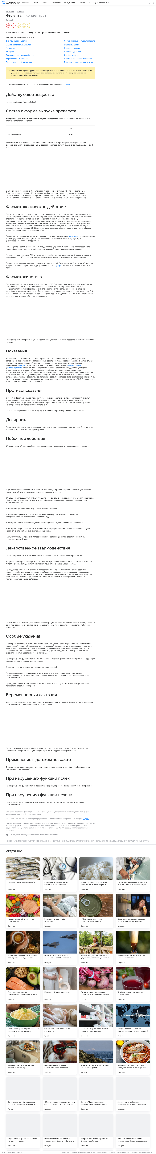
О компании (11, 1152)
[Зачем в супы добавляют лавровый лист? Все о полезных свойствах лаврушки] (133, 1094)
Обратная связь (102, 1152)
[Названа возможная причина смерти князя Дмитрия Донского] (60, 1131)
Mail (3, 1152)
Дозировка (10, 52)
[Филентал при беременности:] (8, 25)
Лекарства (10, 12)
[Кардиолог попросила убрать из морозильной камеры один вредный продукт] (133, 911)
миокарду (73, 236)
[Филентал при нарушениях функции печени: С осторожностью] (24, 25)
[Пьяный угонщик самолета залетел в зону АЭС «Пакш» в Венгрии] (60, 948)
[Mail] (3, 2)
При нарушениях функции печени (78, 62)
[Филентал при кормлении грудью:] (13, 25)
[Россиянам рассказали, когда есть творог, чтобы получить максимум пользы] (96, 874)
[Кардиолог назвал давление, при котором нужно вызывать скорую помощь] (133, 874)
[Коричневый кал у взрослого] (60, 984)
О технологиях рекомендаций (119, 1152)
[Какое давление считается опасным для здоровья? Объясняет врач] (60, 874)
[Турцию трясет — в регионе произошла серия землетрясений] (133, 1021)
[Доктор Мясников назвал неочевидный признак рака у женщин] (96, 1094)
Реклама (19, 1152)
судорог (58, 265)
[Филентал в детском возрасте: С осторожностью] (19, 25)
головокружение (14, 368)
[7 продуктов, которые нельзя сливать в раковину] (23, 1057)
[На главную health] (12, 2)
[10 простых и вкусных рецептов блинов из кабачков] (96, 1131)
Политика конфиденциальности (141, 1152)
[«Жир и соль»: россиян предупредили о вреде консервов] (96, 911)
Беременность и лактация (17, 59)
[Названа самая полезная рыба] (23, 874)
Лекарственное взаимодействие (20, 55)
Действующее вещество (16, 41)
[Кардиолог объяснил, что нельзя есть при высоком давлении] (23, 948)
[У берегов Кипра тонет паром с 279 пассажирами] (96, 1057)
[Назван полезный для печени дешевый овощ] (23, 911)
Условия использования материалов (82, 1152)
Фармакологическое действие (18, 44)
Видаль (86, 819)
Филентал (20, 12)
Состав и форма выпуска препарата (79, 41)
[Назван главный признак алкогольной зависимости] (60, 1057)
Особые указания (71, 55)
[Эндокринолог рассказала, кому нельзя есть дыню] (23, 1131)
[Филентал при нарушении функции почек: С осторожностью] (29, 25)
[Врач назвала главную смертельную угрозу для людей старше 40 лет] (23, 984)
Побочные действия (72, 52)
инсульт (22, 365)
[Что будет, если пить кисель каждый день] (133, 984)
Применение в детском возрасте (78, 59)
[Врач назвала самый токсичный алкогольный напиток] (133, 948)
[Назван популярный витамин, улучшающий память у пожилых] (96, 948)
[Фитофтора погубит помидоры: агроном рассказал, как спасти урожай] (23, 1094)
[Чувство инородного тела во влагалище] (60, 1021)
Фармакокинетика (71, 44)
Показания (10, 48)
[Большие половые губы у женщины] (60, 911)
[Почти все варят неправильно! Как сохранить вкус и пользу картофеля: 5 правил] (23, 1021)
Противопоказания (72, 48)
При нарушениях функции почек (19, 62)
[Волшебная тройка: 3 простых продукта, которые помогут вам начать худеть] (133, 1057)
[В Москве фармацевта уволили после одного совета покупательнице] (96, 1021)
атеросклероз (74, 365)
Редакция (65, 1152)
